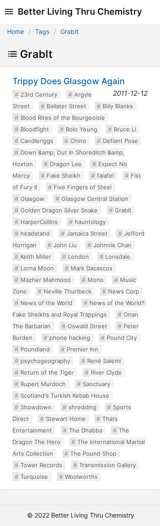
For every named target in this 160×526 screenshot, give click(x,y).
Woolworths (81, 476)
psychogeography (45, 360)
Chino (78, 140)
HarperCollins (39, 221)
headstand (35, 233)
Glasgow (32, 198)
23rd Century (38, 94)
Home (15, 31)
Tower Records (41, 465)
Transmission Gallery (107, 465)
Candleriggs (36, 140)
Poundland (35, 349)
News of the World (46, 302)
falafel (105, 175)
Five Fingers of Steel (83, 187)
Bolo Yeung (81, 129)
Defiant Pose (120, 140)
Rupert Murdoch (43, 383)
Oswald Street (87, 326)
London (78, 256)
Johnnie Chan (112, 245)
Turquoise (34, 476)
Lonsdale (117, 256)
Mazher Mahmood (45, 279)
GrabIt (69, 31)
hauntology (90, 221)
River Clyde (106, 372)
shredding (82, 407)
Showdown (36, 407)
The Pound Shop (93, 453)
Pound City (122, 337)
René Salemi (104, 360)
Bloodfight (34, 129)
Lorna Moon (37, 268)
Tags (42, 31)
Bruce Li (125, 129)
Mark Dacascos (91, 268)
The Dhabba (85, 430)
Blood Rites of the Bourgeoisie (62, 117)
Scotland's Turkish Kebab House (64, 395)
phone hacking (69, 337)
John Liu (65, 245)
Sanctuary (96, 383)
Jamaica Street (87, 233)
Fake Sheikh (63, 175)
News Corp (123, 291)
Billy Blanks (118, 106)
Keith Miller (35, 256)
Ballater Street (66, 106)
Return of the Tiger (47, 372)
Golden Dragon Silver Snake (59, 210)
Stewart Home (66, 418)
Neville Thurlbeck (68, 291)
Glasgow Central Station (94, 198)
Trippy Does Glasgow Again (68, 81)
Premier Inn (82, 349)
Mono (96, 279)
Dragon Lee (66, 163)
